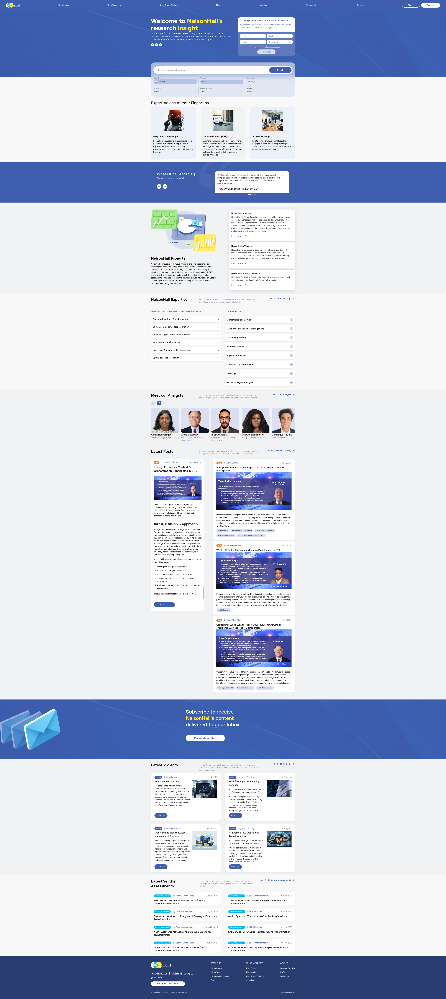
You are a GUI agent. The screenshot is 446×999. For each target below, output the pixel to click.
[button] (186, 319)
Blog (218, 5)
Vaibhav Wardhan (234, 545)
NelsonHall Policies (288, 992)
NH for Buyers (63, 5)
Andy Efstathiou (172, 462)
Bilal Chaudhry (247, 828)
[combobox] (174, 91)
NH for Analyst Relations (169, 5)
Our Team (283, 972)
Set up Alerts (250, 980)
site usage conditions (272, 47)
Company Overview (287, 968)
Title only (161, 81)
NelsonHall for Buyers (240, 217)
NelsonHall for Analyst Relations (245, 277)
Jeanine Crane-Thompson (187, 896)
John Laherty (232, 463)
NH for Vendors (216, 972)
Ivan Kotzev (172, 777)
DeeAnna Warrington (259, 896)
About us (360, 5)
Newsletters (262, 5)
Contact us (284, 976)
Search (280, 70)
